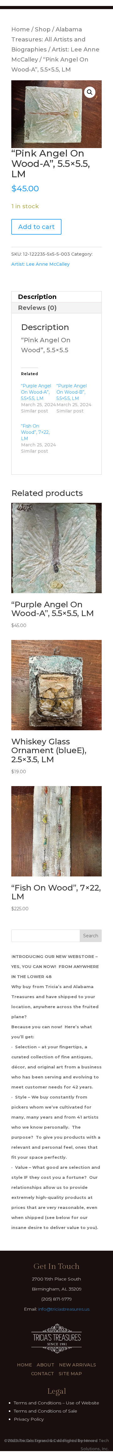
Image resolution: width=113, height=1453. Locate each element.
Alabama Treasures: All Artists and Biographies (48, 39)
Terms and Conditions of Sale (45, 1411)
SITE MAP (70, 1373)
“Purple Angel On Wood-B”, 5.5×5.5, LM (71, 392)
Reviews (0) (37, 307)
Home (20, 29)
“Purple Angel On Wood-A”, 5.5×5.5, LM (36, 392)
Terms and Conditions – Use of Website (56, 1403)
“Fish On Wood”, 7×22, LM (35, 432)
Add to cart (36, 227)
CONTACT (42, 1373)
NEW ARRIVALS (77, 1365)
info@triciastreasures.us (63, 1309)
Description (37, 297)
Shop (43, 29)
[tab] (56, 296)
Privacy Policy (29, 1419)
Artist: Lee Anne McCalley (40, 264)
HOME (24, 1365)
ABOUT (45, 1365)
